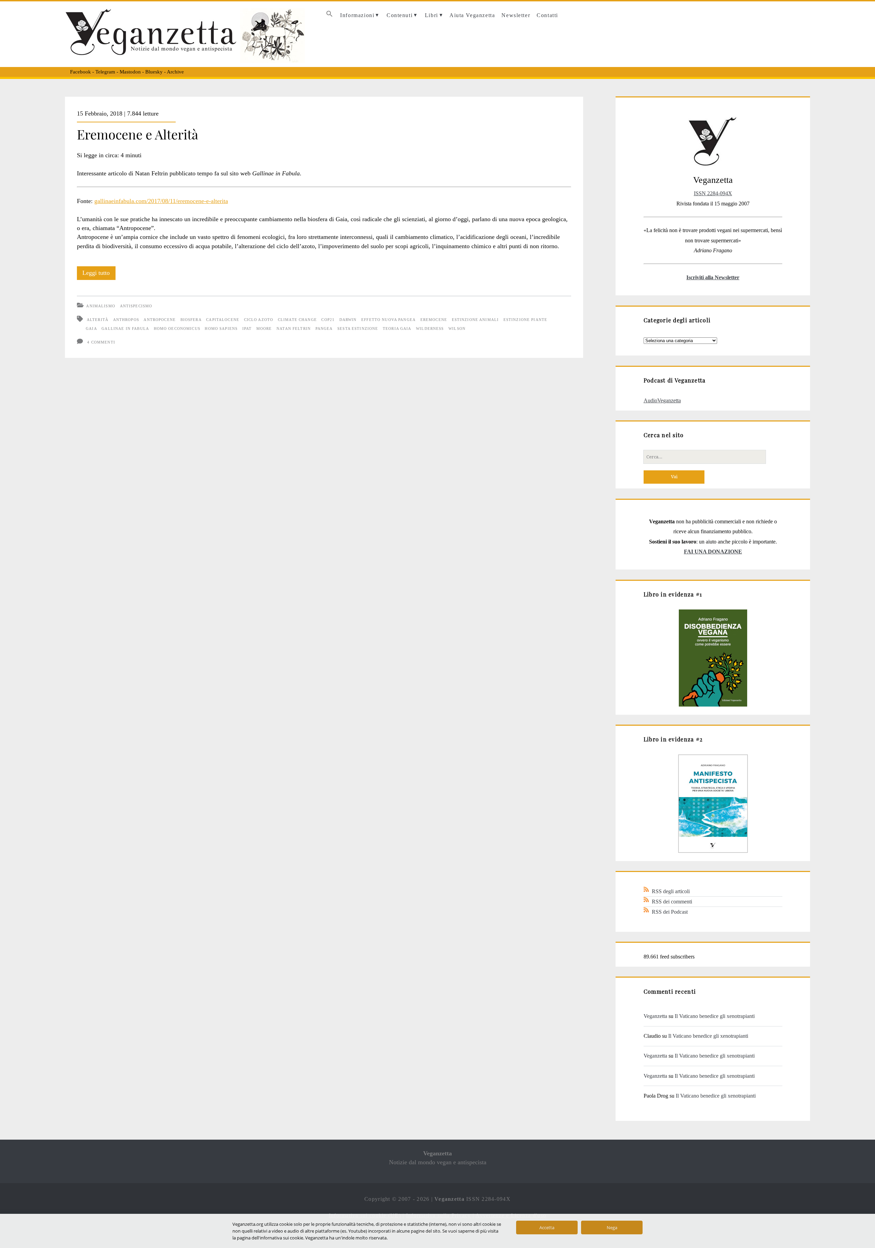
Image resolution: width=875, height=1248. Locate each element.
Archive (175, 72)
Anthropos (126, 320)
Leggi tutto (99, 274)
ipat (247, 328)
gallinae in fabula (125, 328)
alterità (97, 320)
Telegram (105, 72)
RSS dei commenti (672, 901)
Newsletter (515, 15)
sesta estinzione (357, 328)
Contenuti (400, 15)
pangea (324, 328)
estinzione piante (525, 320)
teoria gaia (397, 328)
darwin (348, 320)
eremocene (433, 320)
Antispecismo (136, 306)
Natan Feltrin (294, 328)
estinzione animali (475, 320)
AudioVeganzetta (662, 400)
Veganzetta (655, 1016)
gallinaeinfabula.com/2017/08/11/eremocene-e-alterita (161, 201)
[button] (329, 15)
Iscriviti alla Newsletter (712, 277)
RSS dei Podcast (670, 912)
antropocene (160, 320)
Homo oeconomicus (177, 328)
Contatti (547, 15)
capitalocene (222, 320)
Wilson (457, 328)
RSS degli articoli (671, 891)
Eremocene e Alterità (137, 134)
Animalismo (100, 306)
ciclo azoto (258, 320)
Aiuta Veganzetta (472, 15)
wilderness (430, 328)
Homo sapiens (221, 328)
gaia (91, 328)
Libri (431, 15)
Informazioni (357, 15)
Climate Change (297, 320)
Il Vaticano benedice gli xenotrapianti (715, 1016)
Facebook (80, 72)
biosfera (191, 320)
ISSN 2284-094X (713, 193)
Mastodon (130, 72)
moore (264, 328)
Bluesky (154, 72)
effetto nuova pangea (388, 320)
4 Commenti (101, 342)
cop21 (328, 320)
